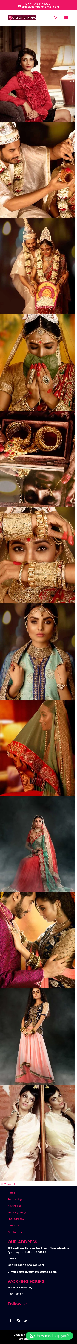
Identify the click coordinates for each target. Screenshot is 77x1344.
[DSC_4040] (37, 698)
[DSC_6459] (37, 121)
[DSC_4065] (37, 602)
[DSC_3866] (37, 795)
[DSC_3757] (37, 1083)
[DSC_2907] (37, 1180)
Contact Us (15, 1232)
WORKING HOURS (26, 1281)
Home (11, 1193)
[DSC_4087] (37, 409)
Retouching (15, 1199)
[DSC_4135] (37, 217)
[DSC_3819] (37, 987)
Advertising (14, 1206)
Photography (16, 1219)
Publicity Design (17, 1212)
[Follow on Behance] (26, 1321)
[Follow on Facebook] (11, 1321)
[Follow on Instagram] (18, 1321)
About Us (13, 1225)
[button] (49, 1336)
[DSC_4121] (37, 313)
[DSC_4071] (37, 506)
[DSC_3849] (37, 891)
